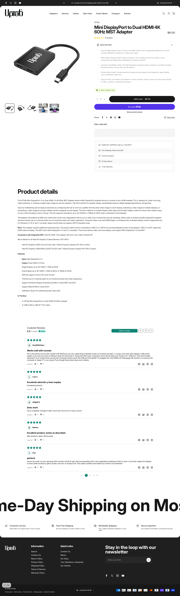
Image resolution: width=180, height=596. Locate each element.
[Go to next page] (98, 475)
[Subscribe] (148, 560)
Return (63, 555)
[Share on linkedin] (152, 364)
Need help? (171, 117)
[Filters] (146, 331)
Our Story (65, 558)
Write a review (124, 331)
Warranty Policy (38, 573)
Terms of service (27, 592)
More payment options (134, 112)
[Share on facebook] (139, 364)
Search (34, 551)
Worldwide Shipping (108, 526)
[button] (99, 38)
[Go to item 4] (43, 108)
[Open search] (140, 331)
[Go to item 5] (54, 108)
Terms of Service (38, 569)
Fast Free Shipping (64, 526)
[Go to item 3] (32, 108)
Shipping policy (38, 592)
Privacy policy (9, 592)
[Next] (115, 3)
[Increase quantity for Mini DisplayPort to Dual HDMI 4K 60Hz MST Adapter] (105, 99)
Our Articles (66, 566)
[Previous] (64, 3)
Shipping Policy (37, 566)
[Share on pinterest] (147, 364)
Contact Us (36, 555)
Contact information (49, 592)
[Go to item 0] (10, 108)
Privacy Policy (37, 562)
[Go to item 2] (21, 108)
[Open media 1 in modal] (45, 61)
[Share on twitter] (143, 364)
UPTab (97, 22)
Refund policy (18, 592)
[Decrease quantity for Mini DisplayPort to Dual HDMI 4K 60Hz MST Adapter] (96, 99)
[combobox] (166, 3)
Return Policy (36, 558)
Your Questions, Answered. (72, 562)
